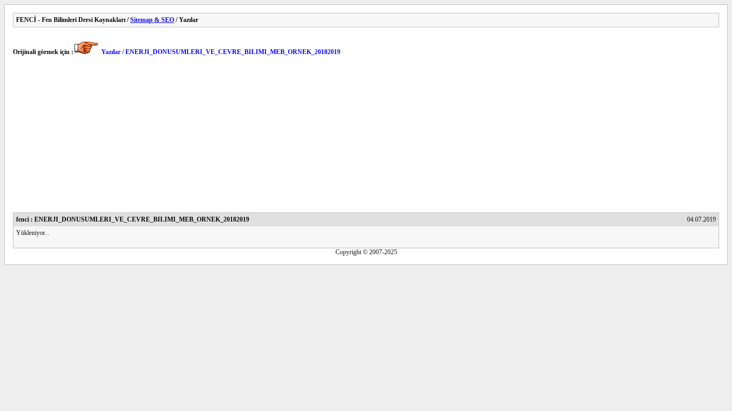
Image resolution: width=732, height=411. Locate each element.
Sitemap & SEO (152, 20)
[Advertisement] (334, 137)
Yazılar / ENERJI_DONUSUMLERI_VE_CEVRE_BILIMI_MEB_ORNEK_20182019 (220, 52)
